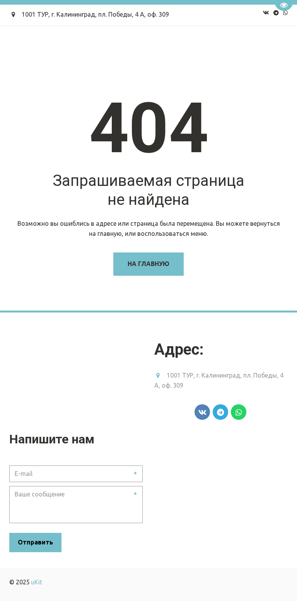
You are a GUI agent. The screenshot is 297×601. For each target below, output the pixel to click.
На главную (148, 263)
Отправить (35, 542)
